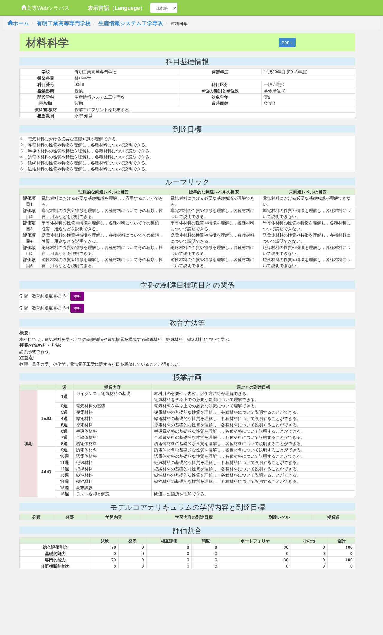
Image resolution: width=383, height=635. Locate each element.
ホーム (21, 23)
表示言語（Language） (116, 8)
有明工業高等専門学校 (64, 23)
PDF (286, 42)
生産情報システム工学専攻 (130, 23)
